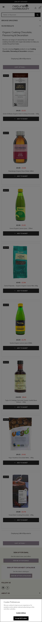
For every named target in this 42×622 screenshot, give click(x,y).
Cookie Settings (21, 613)
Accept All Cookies (21, 618)
